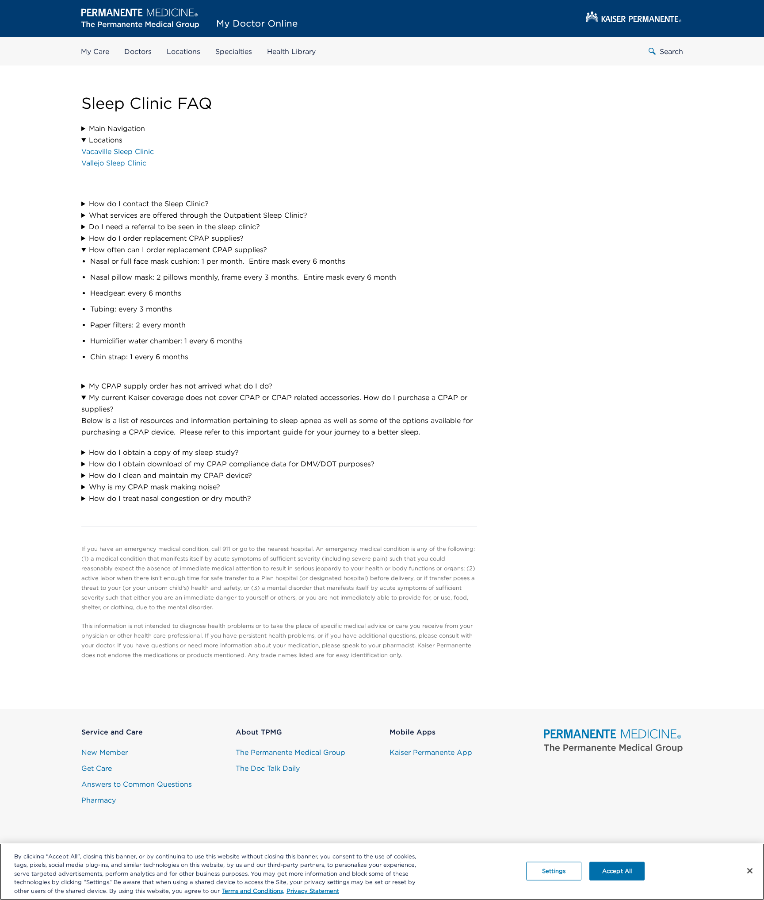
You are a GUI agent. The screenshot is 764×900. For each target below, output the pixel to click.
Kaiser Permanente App (431, 752)
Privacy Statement (312, 891)
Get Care (96, 768)
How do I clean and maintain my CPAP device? (170, 475)
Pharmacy (98, 800)
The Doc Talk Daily (268, 768)
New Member (104, 752)
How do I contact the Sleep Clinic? (149, 204)
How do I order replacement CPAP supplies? (166, 238)
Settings (553, 871)
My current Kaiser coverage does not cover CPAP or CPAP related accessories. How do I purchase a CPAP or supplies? (274, 403)
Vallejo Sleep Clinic (113, 163)
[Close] (750, 871)
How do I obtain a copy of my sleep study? (164, 452)
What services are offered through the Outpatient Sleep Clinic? (198, 215)
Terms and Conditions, (253, 891)
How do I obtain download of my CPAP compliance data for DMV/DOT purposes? (231, 464)
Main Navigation (117, 128)
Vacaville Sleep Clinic (117, 151)
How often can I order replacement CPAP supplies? (179, 250)
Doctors (138, 51)
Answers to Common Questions (136, 784)
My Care (95, 51)
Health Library (291, 51)
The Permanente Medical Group (290, 752)
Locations (183, 51)
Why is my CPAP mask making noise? (154, 487)
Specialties (233, 51)
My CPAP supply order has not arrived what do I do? (180, 386)
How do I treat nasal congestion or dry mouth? (170, 498)
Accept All (617, 871)
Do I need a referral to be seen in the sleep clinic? (174, 227)
